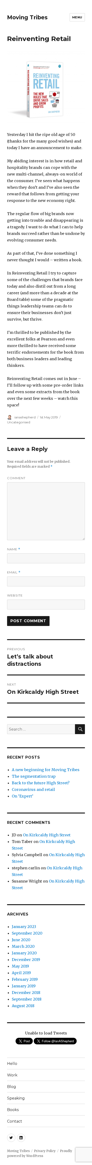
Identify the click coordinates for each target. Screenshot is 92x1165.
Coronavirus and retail (33, 789)
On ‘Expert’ (22, 796)
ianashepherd (25, 417)
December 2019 (26, 959)
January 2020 (24, 953)
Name (13, 549)
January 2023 (24, 926)
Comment (16, 478)
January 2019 (24, 986)
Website (15, 595)
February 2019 (25, 979)
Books (13, 1110)
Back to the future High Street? (41, 783)
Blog (11, 1086)
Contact (14, 1121)
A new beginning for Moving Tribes (45, 769)
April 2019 (21, 972)
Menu (77, 17)
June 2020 (21, 939)
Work (12, 1075)
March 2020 (23, 946)
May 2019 (20, 966)
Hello (12, 1063)
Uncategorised (18, 422)
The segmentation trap (34, 776)
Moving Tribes (27, 17)
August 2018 (23, 1005)
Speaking (16, 1098)
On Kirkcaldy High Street (47, 835)
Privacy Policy (45, 1151)
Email (14, 572)
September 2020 (27, 933)
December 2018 (26, 992)
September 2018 (27, 999)
